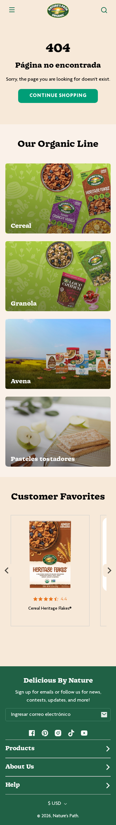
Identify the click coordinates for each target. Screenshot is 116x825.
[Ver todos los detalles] (50, 554)
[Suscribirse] (104, 714)
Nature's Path (65, 816)
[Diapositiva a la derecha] (109, 570)
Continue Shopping (57, 95)
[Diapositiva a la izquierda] (6, 570)
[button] (104, 10)
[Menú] (11, 10)
